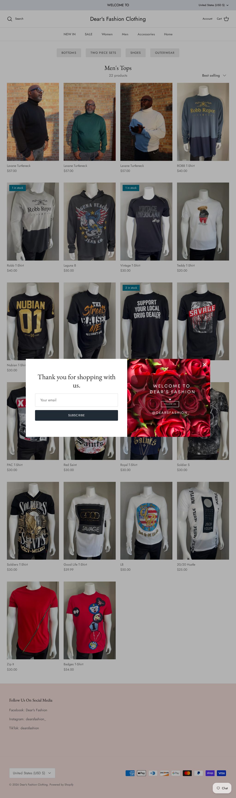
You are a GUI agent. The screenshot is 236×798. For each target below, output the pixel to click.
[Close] (204, 365)
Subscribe (76, 415)
